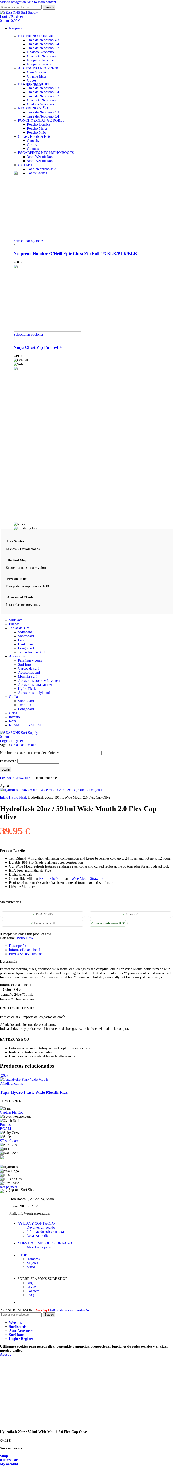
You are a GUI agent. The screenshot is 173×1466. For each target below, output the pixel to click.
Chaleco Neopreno (40, 52)
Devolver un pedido (41, 1227)
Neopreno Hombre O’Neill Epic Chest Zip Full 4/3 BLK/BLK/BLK (75, 253)
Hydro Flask (27, 689)
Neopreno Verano (39, 64)
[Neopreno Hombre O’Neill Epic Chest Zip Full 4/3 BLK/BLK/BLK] (47, 237)
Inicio (4, 797)
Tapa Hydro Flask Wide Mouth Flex (34, 1092)
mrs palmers (8, 1187)
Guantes (33, 149)
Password (8, 761)
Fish (21, 640)
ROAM (5, 1129)
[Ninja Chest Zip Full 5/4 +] (47, 330)
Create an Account (24, 745)
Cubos (31, 80)
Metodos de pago (39, 1247)
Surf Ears (24, 664)
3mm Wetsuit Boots (41, 157)
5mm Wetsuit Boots (41, 161)
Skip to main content (41, 2)
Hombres (33, 1259)
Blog (30, 1283)
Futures (5, 1124)
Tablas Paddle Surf (31, 652)
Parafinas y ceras (30, 660)
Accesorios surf (29, 672)
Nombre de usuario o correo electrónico (29, 753)
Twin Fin (24, 705)
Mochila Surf (27, 676)
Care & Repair (37, 72)
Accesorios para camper (35, 684)
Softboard (25, 632)
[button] (11, 1083)
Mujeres (32, 1263)
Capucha (33, 140)
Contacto (33, 1291)
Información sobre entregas (46, 1231)
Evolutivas (25, 644)
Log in (6, 769)
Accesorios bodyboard (34, 693)
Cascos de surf (28, 668)
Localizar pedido (38, 1235)
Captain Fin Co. (11, 1112)
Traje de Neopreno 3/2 (43, 48)
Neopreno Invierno (40, 60)
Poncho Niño (36, 132)
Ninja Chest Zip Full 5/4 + (38, 347)
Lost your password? (15, 778)
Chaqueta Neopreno (41, 56)
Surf (30, 1271)
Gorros (32, 145)
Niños (31, 1267)
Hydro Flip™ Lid (51, 878)
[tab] (17, 946)
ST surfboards (10, 1141)
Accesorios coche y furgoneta (39, 680)
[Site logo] (19, 12)
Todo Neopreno (41, 169)
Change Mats (36, 76)
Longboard (26, 648)
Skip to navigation (13, 2)
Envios (31, 1287)
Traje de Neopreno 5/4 (43, 44)
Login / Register (21, 1339)
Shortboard (26, 636)
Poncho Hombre (38, 124)
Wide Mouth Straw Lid (87, 878)
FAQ (30, 1295)
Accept (5, 1354)
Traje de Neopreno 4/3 (43, 40)
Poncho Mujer (37, 128)
